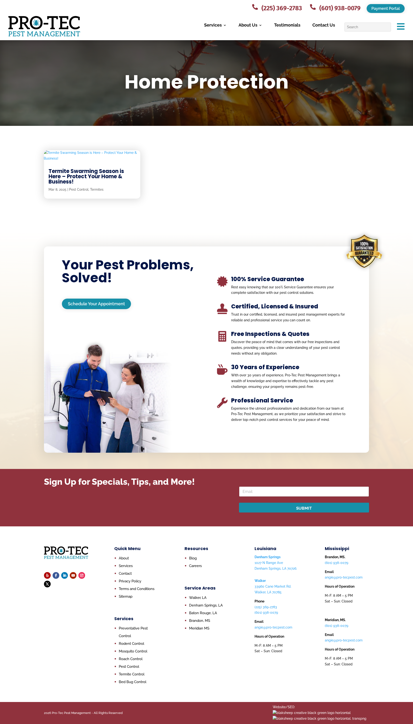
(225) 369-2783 (266, 607)
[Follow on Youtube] (73, 575)
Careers (195, 566)
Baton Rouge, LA (203, 613)
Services (213, 25)
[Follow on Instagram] (81, 575)
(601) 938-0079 (266, 612)
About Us (248, 25)
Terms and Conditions (136, 589)
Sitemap (125, 596)
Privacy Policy (130, 581)
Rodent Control (131, 643)
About (124, 558)
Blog (193, 558)
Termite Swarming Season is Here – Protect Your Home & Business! (86, 176)
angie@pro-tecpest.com (273, 627)
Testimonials (287, 25)
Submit (304, 508)
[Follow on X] (47, 584)
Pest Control (78, 189)
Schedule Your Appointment (96, 303)
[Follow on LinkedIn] (64, 575)
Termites (96, 189)
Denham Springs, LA (206, 605)
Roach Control (130, 659)
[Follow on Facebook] (56, 575)
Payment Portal (385, 8)
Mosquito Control (133, 651)
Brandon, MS (199, 620)
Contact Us (323, 25)
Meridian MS (199, 628)
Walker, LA (197, 598)
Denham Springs (268, 557)
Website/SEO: (284, 707)
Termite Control (131, 674)
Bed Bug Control (132, 682)
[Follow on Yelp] (47, 575)
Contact (268, 4)
